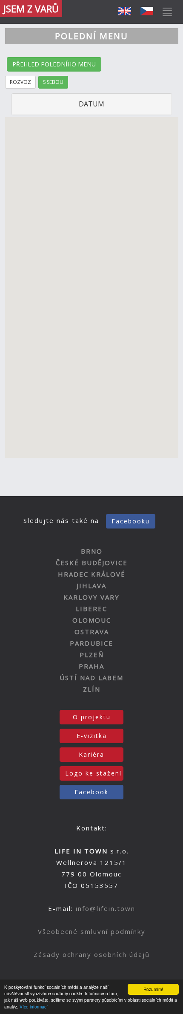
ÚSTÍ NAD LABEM (91, 677)
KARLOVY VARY (91, 597)
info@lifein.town (105, 908)
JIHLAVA (91, 585)
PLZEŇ (92, 654)
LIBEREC (91, 608)
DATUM (91, 104)
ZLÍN (91, 689)
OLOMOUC (91, 620)
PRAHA (91, 666)
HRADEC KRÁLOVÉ (92, 574)
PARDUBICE (91, 643)
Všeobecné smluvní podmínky (92, 931)
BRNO (92, 551)
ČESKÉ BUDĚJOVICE (92, 562)
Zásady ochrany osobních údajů (92, 954)
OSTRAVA (91, 631)
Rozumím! (153, 989)
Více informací (34, 1006)
